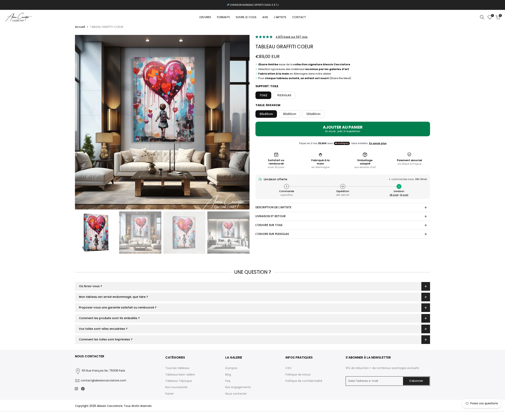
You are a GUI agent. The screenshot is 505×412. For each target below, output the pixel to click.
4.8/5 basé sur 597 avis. (292, 37)
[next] (242, 122)
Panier (169, 394)
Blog (228, 374)
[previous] (83, 122)
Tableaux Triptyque (178, 381)
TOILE (263, 95)
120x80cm (313, 114)
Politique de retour (298, 374)
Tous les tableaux (177, 368)
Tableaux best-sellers (180, 374)
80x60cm (289, 114)
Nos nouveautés (176, 387)
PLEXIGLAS (284, 95)
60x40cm (266, 114)
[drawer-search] (482, 17)
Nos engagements (238, 387)
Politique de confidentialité (303, 381)
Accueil (80, 27)
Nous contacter (236, 394)
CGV (288, 368)
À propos (231, 368)
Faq (227, 381)
